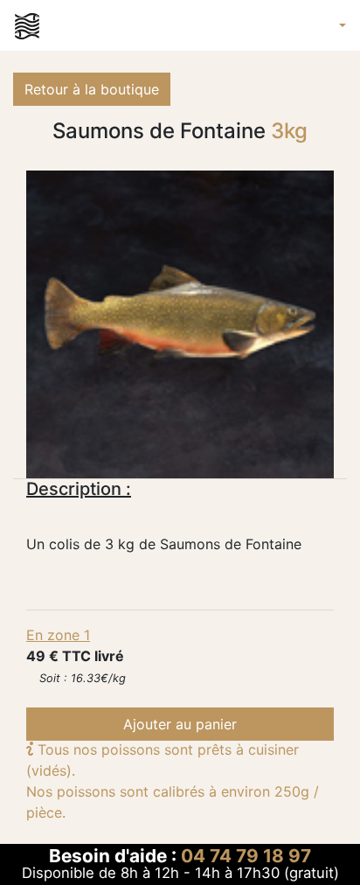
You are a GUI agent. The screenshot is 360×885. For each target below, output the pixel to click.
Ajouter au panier (180, 724)
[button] (338, 25)
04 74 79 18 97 (246, 856)
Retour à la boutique (91, 89)
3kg (289, 131)
